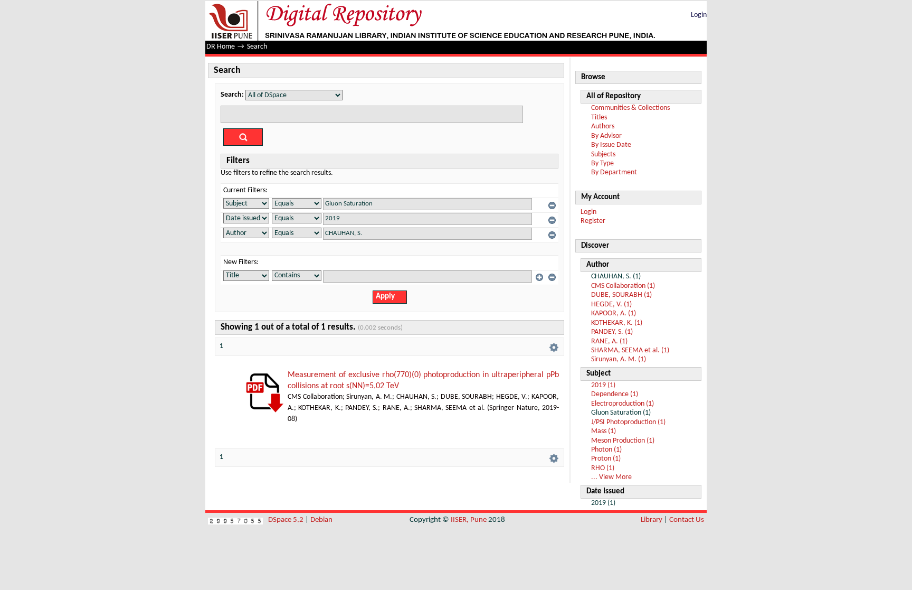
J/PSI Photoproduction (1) (628, 422)
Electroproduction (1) (622, 403)
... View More (611, 477)
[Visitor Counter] (235, 520)
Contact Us (686, 520)
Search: (232, 94)
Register (593, 221)
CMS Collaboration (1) (623, 286)
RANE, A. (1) (609, 341)
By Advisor (606, 136)
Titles (599, 117)
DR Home (220, 46)
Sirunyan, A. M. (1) (618, 359)
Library (651, 520)
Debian (321, 520)
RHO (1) (602, 468)
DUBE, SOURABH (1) (621, 295)
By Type (602, 163)
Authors (602, 126)
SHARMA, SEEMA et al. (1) (630, 350)
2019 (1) (603, 385)
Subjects (603, 154)
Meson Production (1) (622, 440)
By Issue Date (611, 145)
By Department (614, 172)
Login (699, 15)
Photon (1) (606, 449)
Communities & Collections (630, 108)
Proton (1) (606, 458)
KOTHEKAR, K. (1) (616, 323)
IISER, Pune (469, 520)
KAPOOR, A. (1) (613, 313)
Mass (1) (603, 431)
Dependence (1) (614, 394)
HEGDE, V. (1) (611, 304)
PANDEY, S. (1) (612, 332)
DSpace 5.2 (286, 520)
